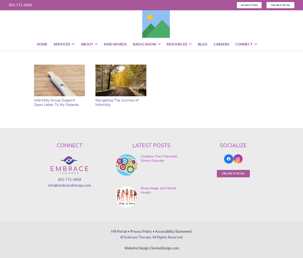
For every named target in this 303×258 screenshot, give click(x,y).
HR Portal (119, 231)
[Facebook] (228, 159)
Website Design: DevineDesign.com (151, 248)
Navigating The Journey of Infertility (117, 102)
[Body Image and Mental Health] (151, 197)
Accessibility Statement (173, 231)
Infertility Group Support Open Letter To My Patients (56, 102)
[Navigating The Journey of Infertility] (120, 80)
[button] (72, 44)
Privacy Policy (141, 231)
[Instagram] (238, 159)
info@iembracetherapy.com (69, 185)
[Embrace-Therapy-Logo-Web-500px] (69, 165)
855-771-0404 (69, 179)
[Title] (156, 24)
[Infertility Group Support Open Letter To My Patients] (59, 80)
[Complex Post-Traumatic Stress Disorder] (151, 165)
